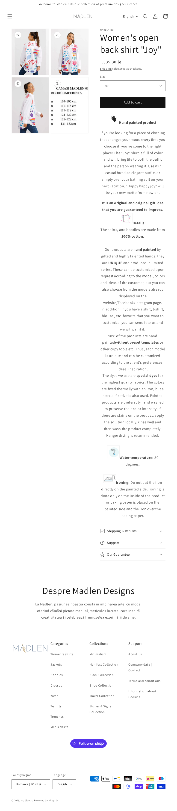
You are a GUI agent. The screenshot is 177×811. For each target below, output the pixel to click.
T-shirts (56, 706)
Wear (54, 696)
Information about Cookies (142, 694)
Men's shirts (59, 727)
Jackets (56, 664)
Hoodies (56, 675)
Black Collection (101, 675)
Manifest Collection (103, 664)
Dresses (56, 685)
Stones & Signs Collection (100, 709)
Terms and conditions (144, 681)
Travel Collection (102, 696)
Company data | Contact (140, 667)
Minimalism (97, 654)
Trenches (57, 716)
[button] (10, 16)
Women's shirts (61, 654)
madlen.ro (27, 800)
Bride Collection (101, 685)
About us (135, 654)
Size (102, 77)
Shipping (106, 68)
